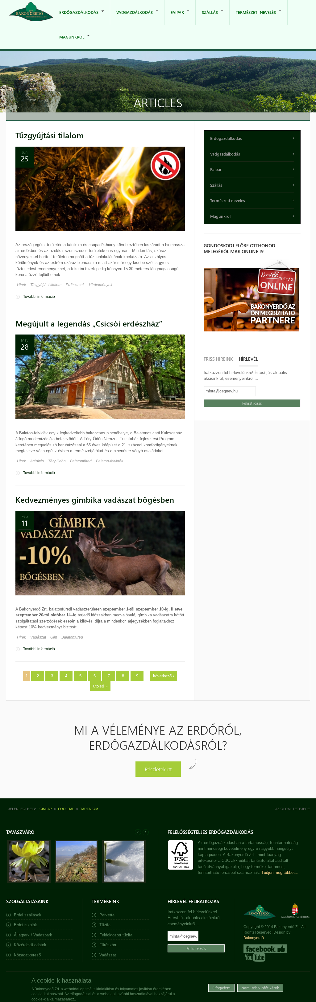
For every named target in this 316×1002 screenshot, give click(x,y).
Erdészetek (75, 285)
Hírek (21, 285)
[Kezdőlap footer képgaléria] (29, 881)
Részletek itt (158, 769)
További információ (39, 296)
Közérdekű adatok (30, 945)
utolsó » (100, 686)
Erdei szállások (27, 915)
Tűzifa (104, 925)
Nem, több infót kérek (260, 987)
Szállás (207, 17)
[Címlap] (31, 12)
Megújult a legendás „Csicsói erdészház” (88, 323)
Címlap (46, 809)
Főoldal (66, 809)
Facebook (265, 948)
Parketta (106, 915)
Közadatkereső (27, 955)
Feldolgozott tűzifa (115, 935)
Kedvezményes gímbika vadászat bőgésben (94, 499)
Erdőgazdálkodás (75, 17)
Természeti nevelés (253, 17)
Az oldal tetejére (292, 809)
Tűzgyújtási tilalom (49, 135)
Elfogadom (221, 987)
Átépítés (37, 461)
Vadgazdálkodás (131, 17)
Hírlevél (248, 359)
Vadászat (38, 637)
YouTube (254, 957)
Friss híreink (218, 359)
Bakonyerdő (253, 938)
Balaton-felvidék (109, 461)
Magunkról (68, 41)
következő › (163, 676)
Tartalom (89, 809)
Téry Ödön (57, 461)
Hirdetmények (100, 285)
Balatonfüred (81, 461)
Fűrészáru (108, 945)
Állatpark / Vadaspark (33, 935)
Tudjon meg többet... (279, 872)
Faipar (174, 17)
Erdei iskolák (25, 925)
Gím (53, 637)
